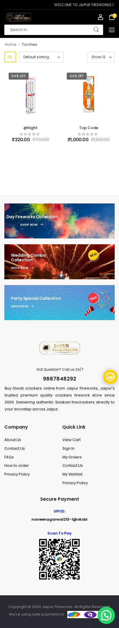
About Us (12, 439)
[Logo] (18, 17)
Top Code (88, 128)
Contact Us (14, 448)
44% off (77, 76)
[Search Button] (96, 30)
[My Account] (100, 17)
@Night (30, 128)
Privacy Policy (17, 474)
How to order (16, 465)
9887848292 (59, 378)
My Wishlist (72, 474)
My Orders (72, 457)
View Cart (71, 439)
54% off (19, 76)
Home (10, 44)
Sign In (68, 448)
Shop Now (29, 224)
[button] (112, 30)
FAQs (9, 457)
